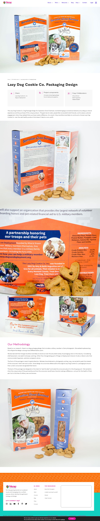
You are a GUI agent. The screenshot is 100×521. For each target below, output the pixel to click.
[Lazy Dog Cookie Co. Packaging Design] (50, 40)
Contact (36, 504)
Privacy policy (63, 516)
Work (35, 492)
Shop (35, 501)
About (35, 489)
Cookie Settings (82, 516)
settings (63, 519)
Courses (36, 495)
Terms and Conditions (53, 516)
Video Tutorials (48, 498)
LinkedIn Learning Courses (51, 492)
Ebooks (46, 495)
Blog (35, 498)
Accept (72, 518)
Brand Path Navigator (49, 489)
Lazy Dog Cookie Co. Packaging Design (43, 85)
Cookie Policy (73, 516)
